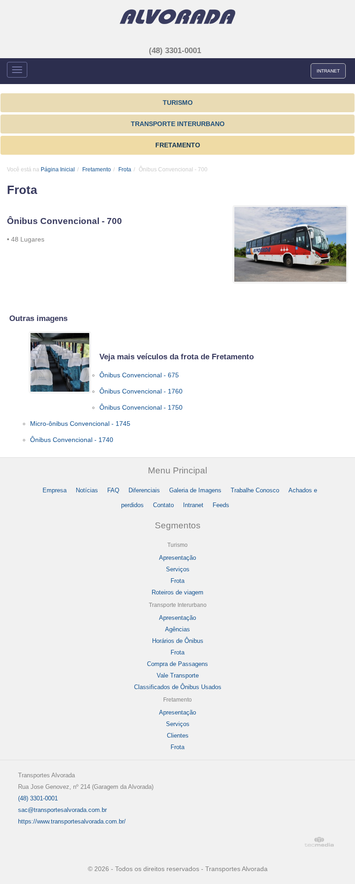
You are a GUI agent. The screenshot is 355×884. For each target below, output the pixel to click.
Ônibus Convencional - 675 (139, 375)
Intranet (193, 505)
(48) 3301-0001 (175, 50)
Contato (163, 505)
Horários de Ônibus (177, 640)
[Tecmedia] (322, 842)
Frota (124, 169)
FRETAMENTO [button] (177, 145)
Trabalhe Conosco (255, 490)
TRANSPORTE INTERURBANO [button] (178, 123)
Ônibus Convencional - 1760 (141, 391)
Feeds (221, 505)
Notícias (87, 490)
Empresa (55, 490)
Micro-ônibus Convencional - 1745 (80, 423)
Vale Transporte (178, 675)
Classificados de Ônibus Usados (177, 687)
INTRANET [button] (328, 70)
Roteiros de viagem (177, 592)
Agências (177, 629)
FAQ (113, 490)
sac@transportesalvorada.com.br (62, 809)
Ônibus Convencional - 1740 (71, 439)
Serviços (178, 569)
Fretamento (96, 169)
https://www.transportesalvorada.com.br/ (72, 821)
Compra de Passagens (177, 663)
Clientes (178, 735)
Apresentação (177, 557)
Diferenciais (144, 490)
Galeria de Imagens (195, 490)
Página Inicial (58, 169)
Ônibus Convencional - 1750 (141, 407)
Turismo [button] (178, 102)
